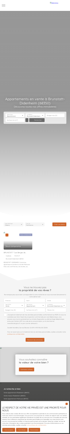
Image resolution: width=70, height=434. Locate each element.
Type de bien (10, 114)
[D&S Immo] (59, 5)
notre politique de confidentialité (36, 425)
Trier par (28, 223)
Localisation (29, 114)
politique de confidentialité (15, 334)
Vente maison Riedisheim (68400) (15, 396)
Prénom (8, 300)
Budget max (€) (52, 115)
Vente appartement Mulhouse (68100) (16, 399)
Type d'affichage (9, 223)
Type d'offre (8, 304)
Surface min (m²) (12, 120)
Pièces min (50, 310)
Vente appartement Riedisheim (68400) (16, 393)
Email (49, 300)
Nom (28, 300)
